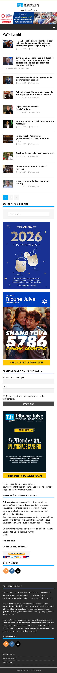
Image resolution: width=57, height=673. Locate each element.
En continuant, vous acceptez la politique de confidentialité (23, 397)
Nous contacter (9, 654)
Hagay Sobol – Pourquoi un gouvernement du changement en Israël (32, 138)
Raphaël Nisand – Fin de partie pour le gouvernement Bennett (34, 78)
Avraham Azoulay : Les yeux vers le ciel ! (35, 153)
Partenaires (7, 662)
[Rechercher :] (28, 214)
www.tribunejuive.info (13, 606)
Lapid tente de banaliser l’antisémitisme (27, 107)
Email (5, 386)
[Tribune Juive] (28, 8)
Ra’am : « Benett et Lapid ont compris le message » (35, 122)
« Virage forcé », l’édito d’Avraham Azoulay (32, 182)
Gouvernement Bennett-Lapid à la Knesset (32, 167)
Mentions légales (9, 658)
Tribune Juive (35, 49)
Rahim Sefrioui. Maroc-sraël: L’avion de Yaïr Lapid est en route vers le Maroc (34, 93)
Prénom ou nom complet (13, 377)
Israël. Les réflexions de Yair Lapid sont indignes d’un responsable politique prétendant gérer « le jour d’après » (34, 43)
